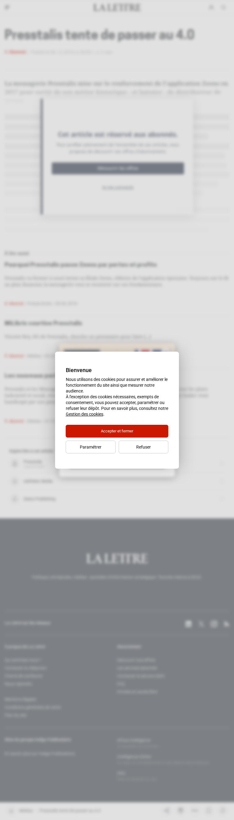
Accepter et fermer (117, 431)
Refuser (143, 447)
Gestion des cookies (84, 414)
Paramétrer (90, 447)
